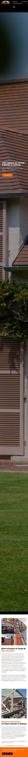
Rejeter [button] (10, 753)
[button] (14, 7)
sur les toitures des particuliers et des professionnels (12, 660)
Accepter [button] (5, 753)
